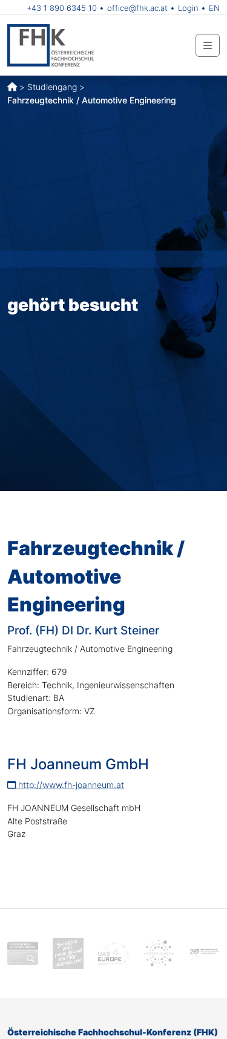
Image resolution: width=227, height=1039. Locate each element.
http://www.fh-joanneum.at (70, 785)
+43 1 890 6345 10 (62, 8)
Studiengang (52, 87)
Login (188, 8)
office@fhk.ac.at (137, 8)
